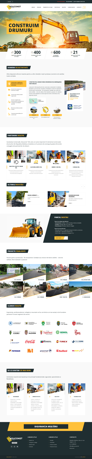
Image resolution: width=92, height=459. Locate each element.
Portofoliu (57, 7)
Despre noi (31, 440)
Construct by (80, 457)
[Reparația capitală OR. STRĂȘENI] (57, 272)
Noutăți (64, 7)
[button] (82, 186)
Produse (39, 7)
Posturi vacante (61, 1)
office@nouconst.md (79, 1)
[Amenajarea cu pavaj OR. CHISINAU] (11, 272)
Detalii (29, 201)
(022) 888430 (69, 1)
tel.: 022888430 (73, 444)
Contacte (79, 7)
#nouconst (72, 448)
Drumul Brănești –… (33, 195)
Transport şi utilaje (47, 7)
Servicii (33, 7)
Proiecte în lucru (53, 446)
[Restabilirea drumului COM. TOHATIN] (57, 289)
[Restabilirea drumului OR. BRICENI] (34, 272)
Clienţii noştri (71, 7)
